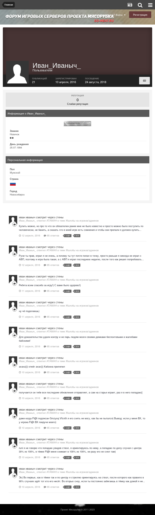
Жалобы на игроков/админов (82, 220)
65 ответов (52, 235)
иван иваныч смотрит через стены (41, 217)
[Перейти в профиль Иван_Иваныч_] (13, 220)
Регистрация (140, 14)
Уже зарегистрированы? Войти (106, 15)
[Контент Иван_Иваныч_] (144, 80)
